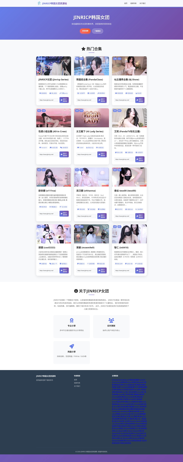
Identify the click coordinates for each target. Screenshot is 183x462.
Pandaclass (116, 411)
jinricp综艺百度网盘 (135, 399)
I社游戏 (121, 421)
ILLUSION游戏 (139, 433)
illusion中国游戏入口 (131, 428)
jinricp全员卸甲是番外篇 (134, 397)
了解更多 (98, 31)
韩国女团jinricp (117, 404)
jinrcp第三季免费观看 (125, 394)
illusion (132, 421)
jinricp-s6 (115, 380)
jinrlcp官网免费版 (120, 409)
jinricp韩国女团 (122, 382)
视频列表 (133, 3)
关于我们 (143, 3)
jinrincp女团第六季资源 (120, 399)
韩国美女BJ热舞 (139, 409)
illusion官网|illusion (125, 431)
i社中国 (127, 421)
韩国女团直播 (134, 380)
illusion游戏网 (136, 436)
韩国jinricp (142, 402)
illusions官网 (127, 438)
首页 (125, 3)
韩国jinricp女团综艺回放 (125, 389)
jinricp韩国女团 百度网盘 (132, 385)
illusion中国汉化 (138, 431)
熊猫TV (119, 387)
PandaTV (142, 380)
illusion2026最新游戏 (119, 440)
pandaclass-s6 (124, 380)
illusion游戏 (119, 423)
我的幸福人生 (124, 419)
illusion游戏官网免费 (134, 440)
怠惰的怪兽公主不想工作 (124, 416)
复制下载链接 (65, 100)
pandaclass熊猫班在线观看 (129, 411)
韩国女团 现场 (118, 385)
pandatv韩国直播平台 (129, 387)
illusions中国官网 (138, 438)
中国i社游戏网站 (125, 443)
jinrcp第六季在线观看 (121, 406)
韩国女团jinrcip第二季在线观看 (126, 392)
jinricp (114, 382)
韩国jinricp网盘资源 (131, 402)
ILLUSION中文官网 (127, 433)
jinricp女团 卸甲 (128, 404)
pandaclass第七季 (126, 414)
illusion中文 (116, 433)
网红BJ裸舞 (130, 409)
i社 (118, 421)
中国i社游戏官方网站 (124, 426)
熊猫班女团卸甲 (139, 394)
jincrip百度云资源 (118, 402)
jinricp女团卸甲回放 (119, 397)
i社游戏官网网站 (129, 423)
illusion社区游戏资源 (124, 436)
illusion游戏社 (119, 428)
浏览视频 (85, 31)
